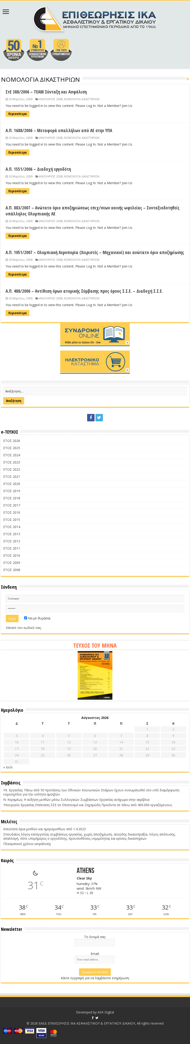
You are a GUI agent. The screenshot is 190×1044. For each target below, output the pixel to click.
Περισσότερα (17, 114)
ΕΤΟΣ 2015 (11, 519)
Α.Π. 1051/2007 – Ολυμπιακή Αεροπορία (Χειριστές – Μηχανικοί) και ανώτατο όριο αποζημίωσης (95, 252)
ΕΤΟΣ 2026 (11, 440)
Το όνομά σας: (95, 937)
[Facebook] (91, 417)
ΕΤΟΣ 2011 (11, 548)
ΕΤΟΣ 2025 (11, 448)
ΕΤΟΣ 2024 (11, 455)
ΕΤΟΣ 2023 (11, 462)
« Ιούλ (8, 767)
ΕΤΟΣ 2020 (11, 484)
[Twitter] (99, 417)
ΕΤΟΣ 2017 (11, 505)
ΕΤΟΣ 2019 (11, 491)
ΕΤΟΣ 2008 (11, 570)
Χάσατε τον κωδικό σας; (23, 627)
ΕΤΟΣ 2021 (11, 476)
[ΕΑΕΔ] (95, 18)
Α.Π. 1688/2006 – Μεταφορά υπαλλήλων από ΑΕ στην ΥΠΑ (59, 130)
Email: (95, 953)
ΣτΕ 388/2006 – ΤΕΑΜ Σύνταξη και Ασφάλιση (46, 92)
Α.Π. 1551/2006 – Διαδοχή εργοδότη (38, 169)
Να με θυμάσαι (39, 618)
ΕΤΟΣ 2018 (11, 498)
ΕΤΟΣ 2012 (11, 541)
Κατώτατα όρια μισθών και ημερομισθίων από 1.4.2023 (44, 829)
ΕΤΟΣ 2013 (11, 534)
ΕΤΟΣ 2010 (11, 555)
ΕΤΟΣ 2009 (11, 562)
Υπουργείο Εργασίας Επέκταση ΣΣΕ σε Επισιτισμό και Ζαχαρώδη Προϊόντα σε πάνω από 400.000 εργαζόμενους (87, 805)
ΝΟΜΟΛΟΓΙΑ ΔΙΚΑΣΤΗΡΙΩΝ (81, 99)
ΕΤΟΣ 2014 (11, 527)
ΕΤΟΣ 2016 (11, 512)
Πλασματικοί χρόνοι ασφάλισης (27, 844)
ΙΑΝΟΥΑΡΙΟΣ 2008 (51, 99)
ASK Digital (106, 1012)
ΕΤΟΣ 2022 (11, 469)
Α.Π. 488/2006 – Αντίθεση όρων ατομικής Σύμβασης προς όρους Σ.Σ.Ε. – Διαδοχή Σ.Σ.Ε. (84, 291)
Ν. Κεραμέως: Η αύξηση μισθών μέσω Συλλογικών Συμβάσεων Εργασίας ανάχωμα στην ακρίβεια (76, 799)
